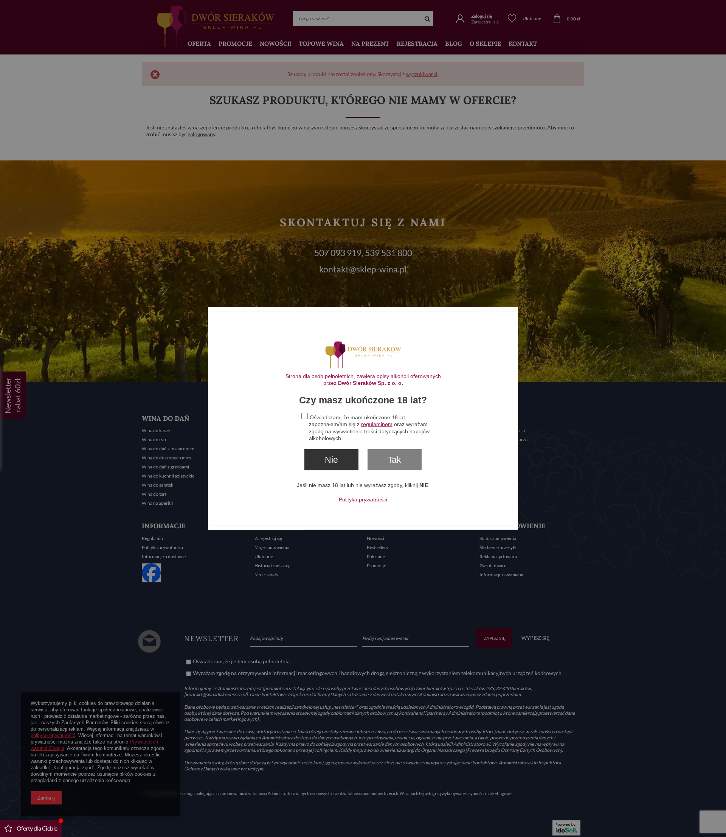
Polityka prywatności (363, 499)
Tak (394, 460)
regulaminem (376, 424)
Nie (331, 460)
